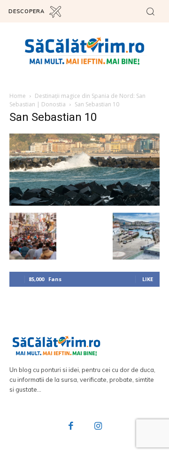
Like (147, 279)
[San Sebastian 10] (84, 203)
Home (17, 96)
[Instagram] (98, 427)
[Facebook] (71, 427)
